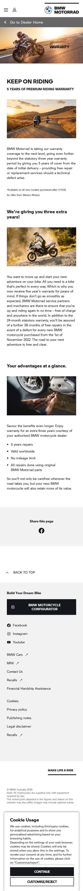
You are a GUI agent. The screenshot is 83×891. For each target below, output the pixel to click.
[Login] (14, 8)
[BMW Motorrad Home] (62, 10)
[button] (6, 10)
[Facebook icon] (41, 530)
